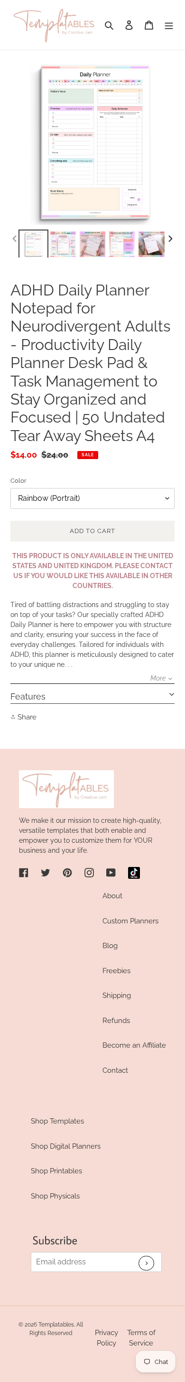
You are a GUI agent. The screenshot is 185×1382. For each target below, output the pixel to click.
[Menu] (169, 25)
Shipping (116, 995)
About (112, 896)
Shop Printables (56, 1171)
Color (18, 480)
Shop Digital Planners (66, 1146)
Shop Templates (57, 1121)
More (158, 678)
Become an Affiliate (134, 1045)
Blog (110, 945)
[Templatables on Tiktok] (134, 873)
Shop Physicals (55, 1196)
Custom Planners (130, 921)
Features (28, 696)
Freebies (116, 971)
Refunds (116, 1020)
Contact (115, 1070)
